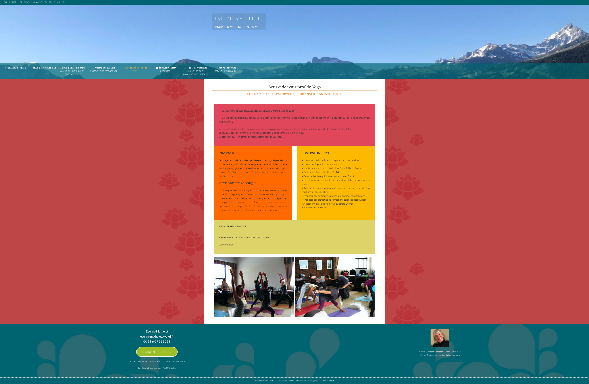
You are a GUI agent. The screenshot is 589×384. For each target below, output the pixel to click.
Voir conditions (227, 244)
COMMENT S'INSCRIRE (157, 352)
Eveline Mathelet (237, 18)
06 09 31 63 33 (60, 2)
